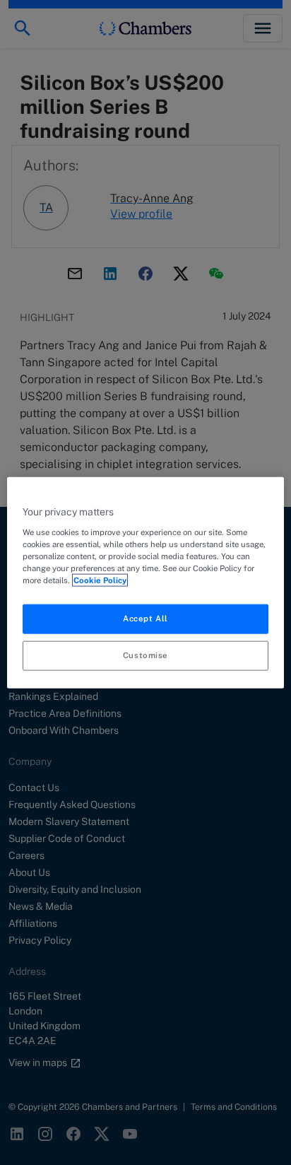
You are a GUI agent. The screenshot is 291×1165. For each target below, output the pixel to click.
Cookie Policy (99, 580)
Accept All (145, 619)
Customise (145, 655)
